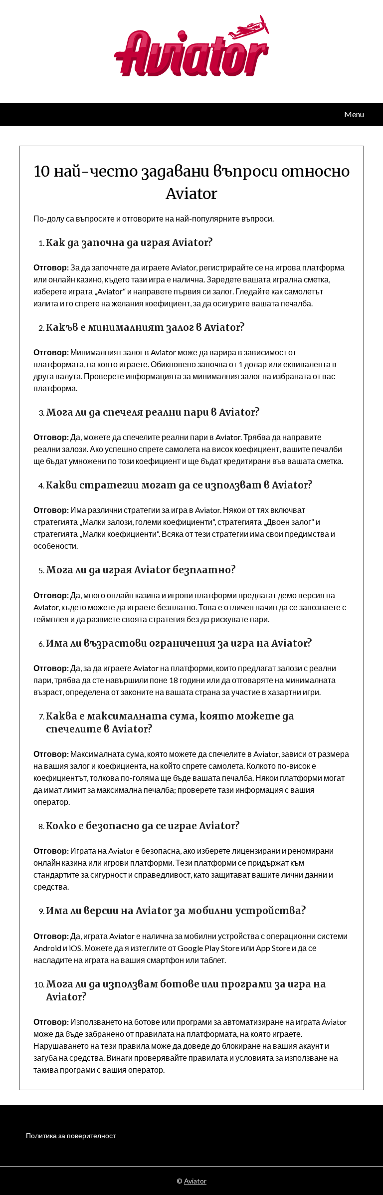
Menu (354, 114)
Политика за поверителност (71, 1135)
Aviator (195, 1181)
